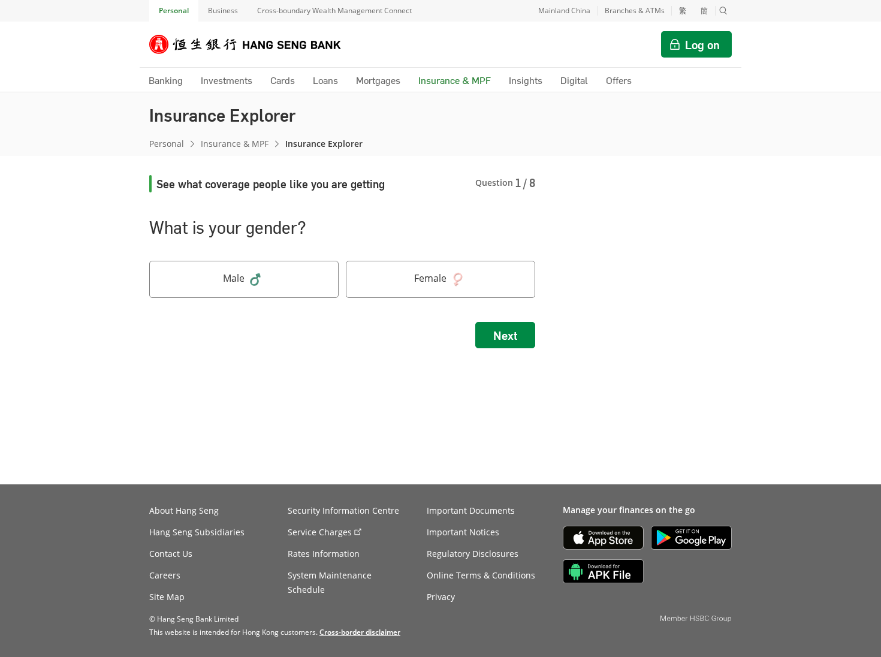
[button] (723, 11)
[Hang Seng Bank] (254, 44)
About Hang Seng (184, 510)
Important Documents (471, 510)
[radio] (244, 279)
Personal (174, 10)
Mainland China (564, 10)
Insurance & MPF (234, 143)
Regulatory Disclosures (472, 553)
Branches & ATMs (635, 10)
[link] (359, 632)
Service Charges (320, 532)
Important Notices (463, 532)
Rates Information (324, 553)
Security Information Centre (343, 510)
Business (223, 10)
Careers (164, 575)
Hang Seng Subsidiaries (197, 532)
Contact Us (170, 553)
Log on (702, 44)
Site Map (167, 596)
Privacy (441, 596)
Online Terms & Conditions (481, 575)
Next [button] (505, 335)
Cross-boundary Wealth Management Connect (334, 10)
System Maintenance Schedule (330, 582)
